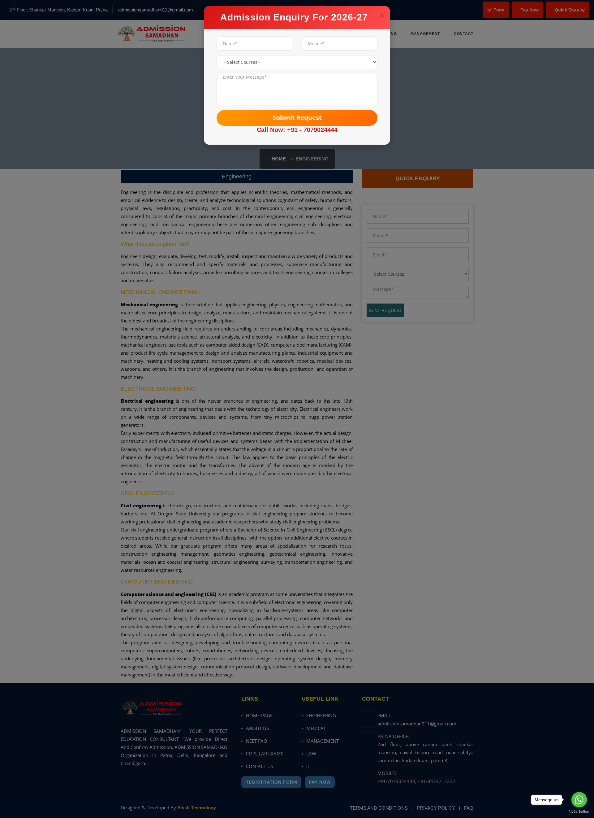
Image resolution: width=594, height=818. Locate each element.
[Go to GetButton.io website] (579, 812)
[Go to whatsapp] (579, 799)
